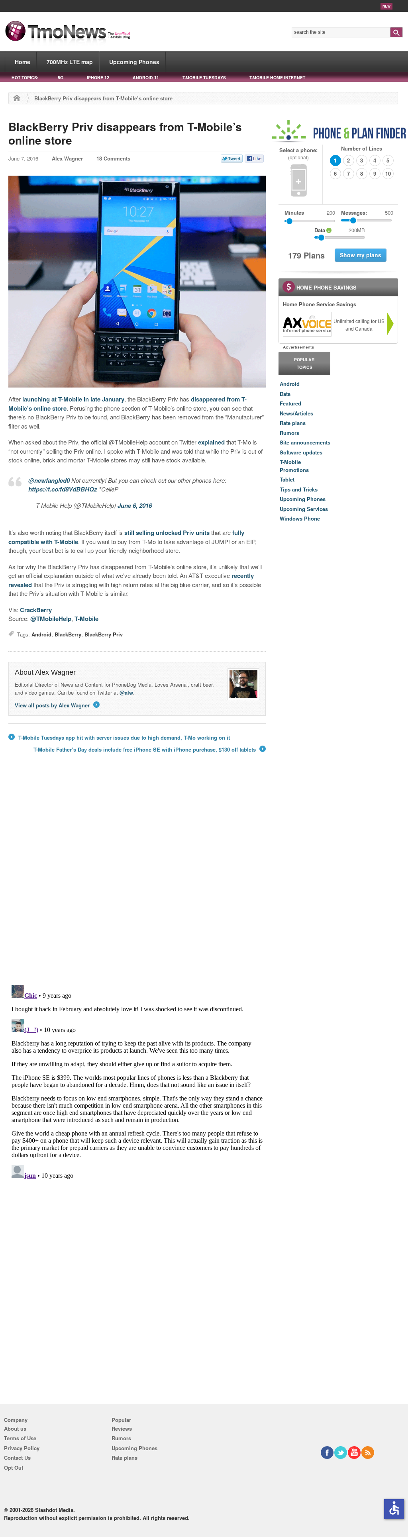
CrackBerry (36, 609)
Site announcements (305, 442)
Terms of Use (20, 1438)
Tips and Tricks (299, 489)
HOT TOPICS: (25, 77)
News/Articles (296, 413)
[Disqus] (137, 1081)
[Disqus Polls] (137, 874)
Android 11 (146, 77)
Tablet (287, 479)
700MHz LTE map (70, 62)
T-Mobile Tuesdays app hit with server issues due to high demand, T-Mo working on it (119, 738)
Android (41, 634)
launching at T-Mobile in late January (73, 399)
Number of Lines (361, 148)
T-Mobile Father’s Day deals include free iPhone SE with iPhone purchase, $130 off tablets (149, 750)
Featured (290, 403)
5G (60, 77)
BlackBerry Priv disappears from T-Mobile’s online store (125, 133)
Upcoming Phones (134, 62)
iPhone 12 (98, 77)
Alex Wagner (67, 158)
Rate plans (293, 423)
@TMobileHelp (50, 618)
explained (211, 442)
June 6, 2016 (135, 505)
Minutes (294, 212)
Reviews (122, 1428)
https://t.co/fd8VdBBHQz (62, 489)
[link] (307, 324)
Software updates (301, 452)
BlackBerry (68, 634)
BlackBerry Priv (103, 634)
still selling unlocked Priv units (167, 532)
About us (15, 1428)
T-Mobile (86, 618)
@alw (126, 692)
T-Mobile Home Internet (277, 77)
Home (22, 62)
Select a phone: (298, 153)
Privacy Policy (21, 1448)
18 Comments (113, 158)
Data (285, 393)
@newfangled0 (49, 480)
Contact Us (17, 1457)
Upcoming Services (304, 509)
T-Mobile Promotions (294, 466)
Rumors (289, 433)
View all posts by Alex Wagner (56, 705)
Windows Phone (300, 518)
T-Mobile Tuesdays (204, 77)
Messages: (367, 212)
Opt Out (13, 1467)
